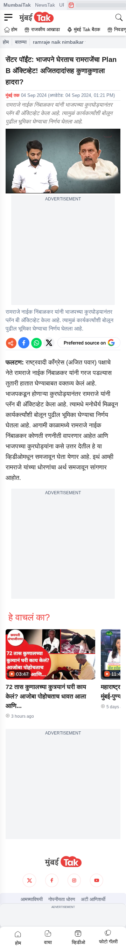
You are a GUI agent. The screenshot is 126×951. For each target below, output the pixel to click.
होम (6, 42)
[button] (50, 654)
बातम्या (21, 42)
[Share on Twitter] (49, 342)
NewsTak (45, 5)
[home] (63, 862)
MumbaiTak (17, 5)
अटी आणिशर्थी (93, 899)
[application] (63, 161)
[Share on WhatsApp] (36, 342)
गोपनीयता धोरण (61, 899)
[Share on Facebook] (23, 342)
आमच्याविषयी (32, 899)
